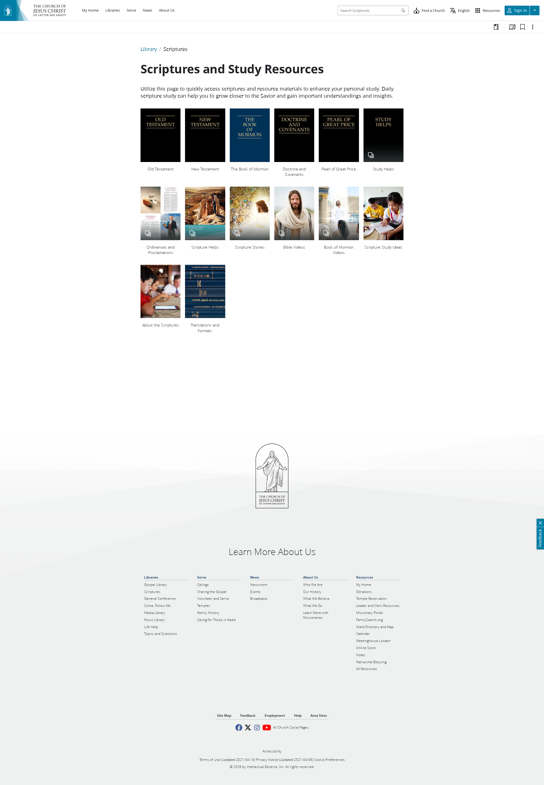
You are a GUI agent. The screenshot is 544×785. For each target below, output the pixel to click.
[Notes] (496, 27)
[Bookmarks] (522, 27)
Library (149, 49)
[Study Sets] (512, 27)
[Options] (532, 27)
